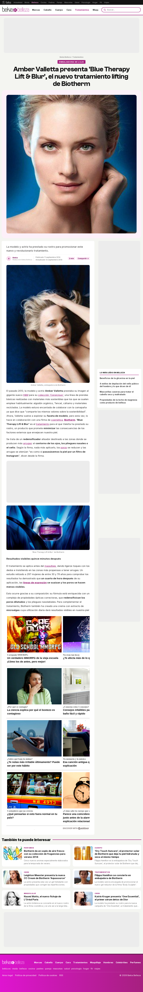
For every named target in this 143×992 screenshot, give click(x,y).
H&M (25, 395)
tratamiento (42, 424)
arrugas (27, 443)
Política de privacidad (25, 975)
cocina (31, 968)
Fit (101, 2)
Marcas (36, 10)
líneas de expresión (35, 582)
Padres (52, 2)
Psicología (86, 2)
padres (40, 968)
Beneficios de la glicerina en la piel (117, 378)
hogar (86, 968)
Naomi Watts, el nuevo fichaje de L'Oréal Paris (42, 898)
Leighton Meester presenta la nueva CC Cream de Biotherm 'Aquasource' (44, 877)
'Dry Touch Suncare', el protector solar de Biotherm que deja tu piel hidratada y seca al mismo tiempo (117, 854)
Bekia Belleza (65, 57)
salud (67, 968)
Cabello (48, 10)
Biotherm (69, 419)
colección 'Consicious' (50, 395)
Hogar (95, 2)
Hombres (108, 962)
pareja (48, 968)
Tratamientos (82, 10)
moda (15, 968)
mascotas (58, 968)
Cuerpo (59, 10)
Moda (27, 2)
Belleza (35, 2)
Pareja (59, 2)
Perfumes (29, 848)
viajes (97, 968)
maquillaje (50, 566)
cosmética (57, 419)
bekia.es (6, 968)
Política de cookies (48, 975)
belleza (23, 968)
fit (92, 968)
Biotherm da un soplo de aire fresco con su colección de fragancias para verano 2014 (44, 854)
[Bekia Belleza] (15, 10)
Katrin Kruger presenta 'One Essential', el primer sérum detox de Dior (117, 898)
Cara (68, 10)
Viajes (106, 2)
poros (64, 447)
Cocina (43, 2)
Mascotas (68, 2)
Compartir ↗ (83, 258)
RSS (61, 975)
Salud (77, 2)
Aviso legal (7, 975)
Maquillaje (98, 10)
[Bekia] (6, 2)
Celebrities (122, 962)
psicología (76, 968)
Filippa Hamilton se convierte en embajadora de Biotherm (113, 877)
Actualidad (18, 2)
